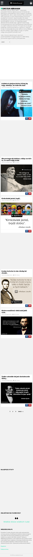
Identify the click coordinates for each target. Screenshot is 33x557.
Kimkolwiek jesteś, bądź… (11, 198)
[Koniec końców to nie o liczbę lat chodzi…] (16, 290)
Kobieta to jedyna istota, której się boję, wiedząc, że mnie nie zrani (15, 84)
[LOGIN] (31, 3)
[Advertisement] (16, 62)
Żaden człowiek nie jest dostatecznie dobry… (16, 377)
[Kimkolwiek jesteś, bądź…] (16, 216)
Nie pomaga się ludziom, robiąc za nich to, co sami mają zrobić (16, 159)
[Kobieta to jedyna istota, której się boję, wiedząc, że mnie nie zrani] (16, 103)
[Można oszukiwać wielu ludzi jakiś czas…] (16, 325)
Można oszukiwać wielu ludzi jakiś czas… (14, 311)
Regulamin (3, 546)
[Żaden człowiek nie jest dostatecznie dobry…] (16, 392)
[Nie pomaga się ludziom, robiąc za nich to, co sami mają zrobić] (16, 178)
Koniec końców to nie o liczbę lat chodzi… (14, 272)
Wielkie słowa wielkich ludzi (16, 522)
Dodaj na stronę (4, 549)
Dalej (20, 411)
